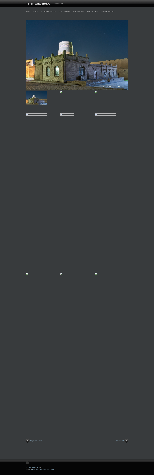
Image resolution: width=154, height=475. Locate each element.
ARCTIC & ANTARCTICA (48, 11)
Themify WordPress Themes (46, 469)
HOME (28, 11)
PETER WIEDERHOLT (39, 3)
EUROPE (67, 11)
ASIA (60, 11)
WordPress (35, 469)
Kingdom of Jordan (34, 441)
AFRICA (35, 11)
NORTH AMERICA (78, 11)
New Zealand (121, 441)
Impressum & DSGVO (107, 11)
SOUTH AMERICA (92, 11)
